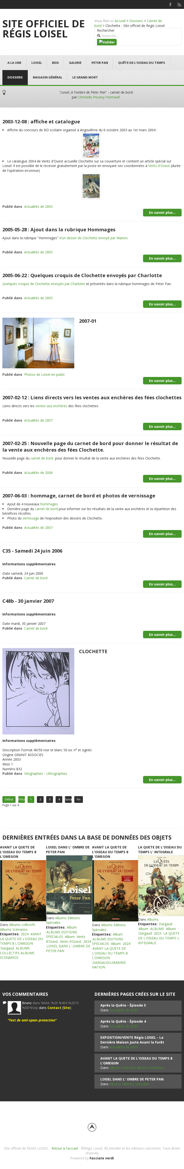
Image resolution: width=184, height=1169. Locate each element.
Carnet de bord (35, 578)
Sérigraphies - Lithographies (45, 773)
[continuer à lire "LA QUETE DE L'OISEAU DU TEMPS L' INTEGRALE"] (161, 885)
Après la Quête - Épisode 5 (123, 1005)
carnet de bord (41, 458)
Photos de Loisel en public (44, 374)
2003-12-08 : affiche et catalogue (41, 121)
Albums (153, 919)
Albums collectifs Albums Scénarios (17, 927)
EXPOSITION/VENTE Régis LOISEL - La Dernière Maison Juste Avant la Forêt (132, 1039)
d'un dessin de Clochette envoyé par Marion (93, 238)
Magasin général (47, 77)
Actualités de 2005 (38, 252)
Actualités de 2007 (38, 420)
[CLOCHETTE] (38, 691)
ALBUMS (157, 928)
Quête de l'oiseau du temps (141, 62)
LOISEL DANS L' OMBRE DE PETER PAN (132, 1079)
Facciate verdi (102, 1158)
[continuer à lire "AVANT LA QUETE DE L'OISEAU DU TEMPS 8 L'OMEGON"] (23, 890)
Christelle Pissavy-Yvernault (99, 97)
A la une (14, 62)
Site (66, 1007)
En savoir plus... (162, 212)
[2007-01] (38, 342)
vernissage (31, 518)
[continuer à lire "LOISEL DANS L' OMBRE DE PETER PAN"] (69, 885)
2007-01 (88, 321)
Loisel (36, 62)
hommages (49, 504)
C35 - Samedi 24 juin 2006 (32, 551)
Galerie (75, 62)
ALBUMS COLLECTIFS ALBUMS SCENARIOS (17, 953)
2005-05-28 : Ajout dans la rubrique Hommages (58, 229)
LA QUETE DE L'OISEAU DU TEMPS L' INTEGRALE (160, 849)
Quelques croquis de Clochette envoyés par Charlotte (43, 283)
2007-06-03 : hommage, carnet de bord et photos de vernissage (78, 495)
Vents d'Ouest (159, 165)
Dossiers (136, 20)
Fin (78, 799)
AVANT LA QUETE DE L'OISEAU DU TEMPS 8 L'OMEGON (18, 852)
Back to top (92, 1127)
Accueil (120, 20)
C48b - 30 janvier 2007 (28, 601)
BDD (55, 62)
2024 (25, 934)
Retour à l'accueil (65, 1148)
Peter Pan (100, 62)
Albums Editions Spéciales (129, 1084)
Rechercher (106, 30)
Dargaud (7, 948)
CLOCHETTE (93, 651)
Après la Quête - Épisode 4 (123, 1021)
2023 (157, 933)
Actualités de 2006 (38, 472)
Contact (54, 1007)
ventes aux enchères (51, 406)
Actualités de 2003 (38, 206)
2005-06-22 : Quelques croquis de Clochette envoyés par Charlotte (82, 275)
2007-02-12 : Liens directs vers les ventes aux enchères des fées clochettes (92, 397)
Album (72, 927)
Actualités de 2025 (123, 1010)
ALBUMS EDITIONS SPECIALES (61, 934)
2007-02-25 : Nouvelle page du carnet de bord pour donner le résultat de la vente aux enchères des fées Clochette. (90, 446)
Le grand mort (85, 77)
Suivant (68, 799)
